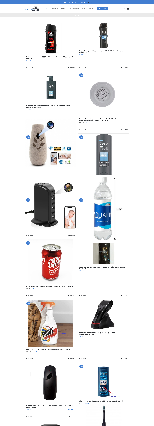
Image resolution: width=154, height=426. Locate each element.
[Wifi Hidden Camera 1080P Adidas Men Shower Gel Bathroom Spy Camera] (50, 38)
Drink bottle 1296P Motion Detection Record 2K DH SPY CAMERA (49, 286)
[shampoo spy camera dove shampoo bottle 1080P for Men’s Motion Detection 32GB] (50, 87)
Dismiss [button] (89, 2)
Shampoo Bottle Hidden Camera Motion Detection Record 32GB (102, 401)
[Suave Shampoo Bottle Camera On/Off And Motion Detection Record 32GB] (103, 35)
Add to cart (30, 67)
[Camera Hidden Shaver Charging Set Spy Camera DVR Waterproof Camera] (103, 315)
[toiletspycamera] (32, 7)
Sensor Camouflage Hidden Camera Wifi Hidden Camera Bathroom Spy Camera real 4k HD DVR (100, 119)
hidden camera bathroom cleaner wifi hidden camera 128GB (48, 349)
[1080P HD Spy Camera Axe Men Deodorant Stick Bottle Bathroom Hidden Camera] (103, 251)
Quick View (72, 67)
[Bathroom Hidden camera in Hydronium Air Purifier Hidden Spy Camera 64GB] (50, 383)
